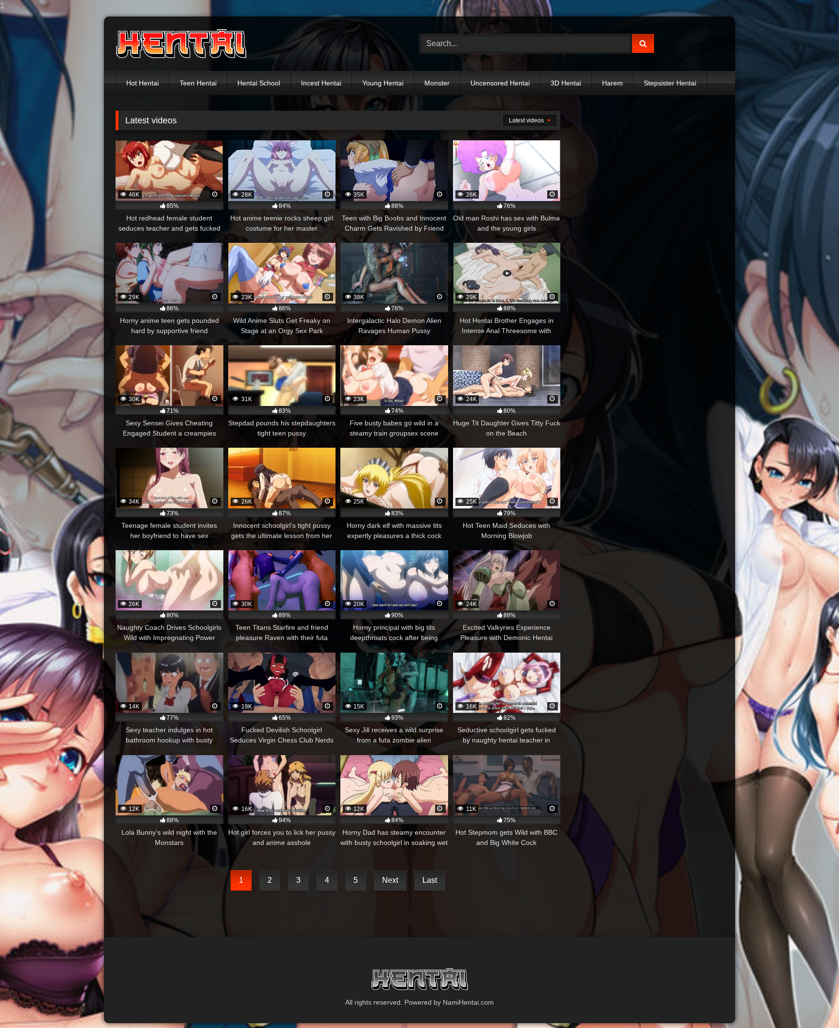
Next (390, 880)
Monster (437, 83)
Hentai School (258, 83)
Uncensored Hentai (500, 83)
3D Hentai (566, 83)
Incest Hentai (321, 83)
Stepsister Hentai (670, 83)
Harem (612, 83)
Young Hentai (382, 83)
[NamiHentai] (181, 44)
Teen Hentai (198, 83)
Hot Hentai (142, 83)
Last (429, 880)
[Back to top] (809, 1001)
